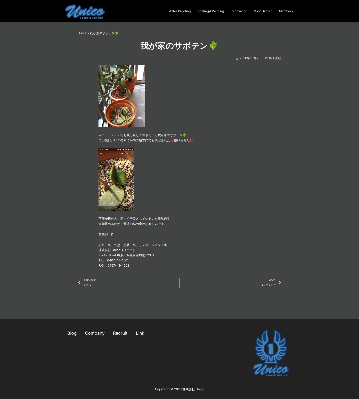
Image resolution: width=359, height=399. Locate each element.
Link (140, 333)
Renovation (239, 11)
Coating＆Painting (210, 11)
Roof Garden (263, 11)
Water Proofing (180, 11)
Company (95, 333)
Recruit (120, 333)
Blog (72, 333)
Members (286, 11)
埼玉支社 (275, 58)
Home (82, 33)
